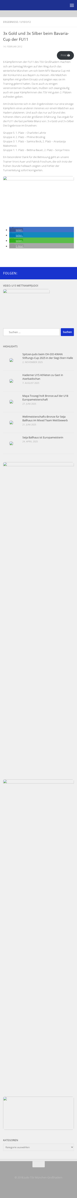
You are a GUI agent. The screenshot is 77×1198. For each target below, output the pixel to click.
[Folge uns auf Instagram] (71, 273)
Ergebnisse (10, 22)
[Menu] (72, 5)
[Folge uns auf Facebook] (64, 273)
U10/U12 (25, 22)
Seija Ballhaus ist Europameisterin (42, 437)
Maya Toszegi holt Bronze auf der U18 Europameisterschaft (45, 397)
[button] (16, 230)
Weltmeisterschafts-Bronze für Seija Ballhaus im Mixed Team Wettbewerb (45, 418)
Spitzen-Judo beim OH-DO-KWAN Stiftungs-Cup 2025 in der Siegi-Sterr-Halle (47, 356)
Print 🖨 (65, 55)
